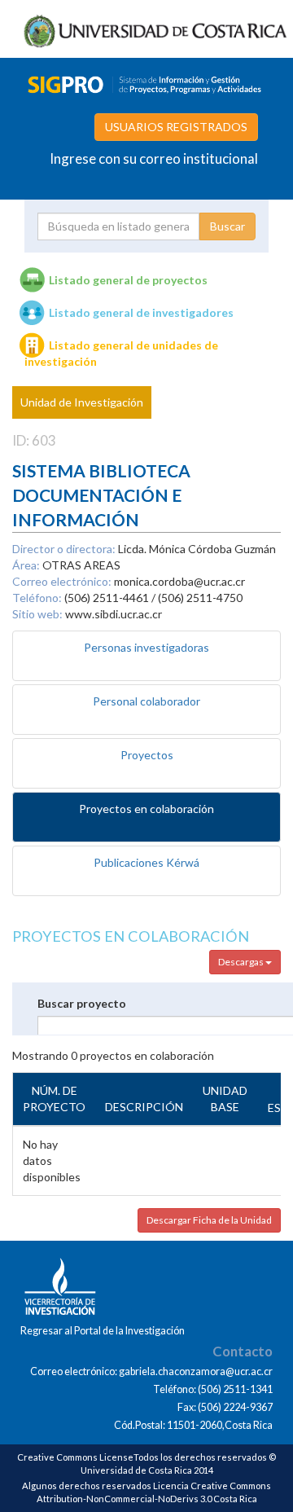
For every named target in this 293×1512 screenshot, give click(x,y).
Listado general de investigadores (141, 312)
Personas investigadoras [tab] (146, 647)
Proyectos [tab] (146, 755)
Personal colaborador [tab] (146, 701)
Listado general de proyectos (128, 280)
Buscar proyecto (81, 1003)
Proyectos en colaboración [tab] (146, 808)
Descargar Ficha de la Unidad (209, 1220)
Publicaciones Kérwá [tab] (146, 862)
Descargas (241, 962)
